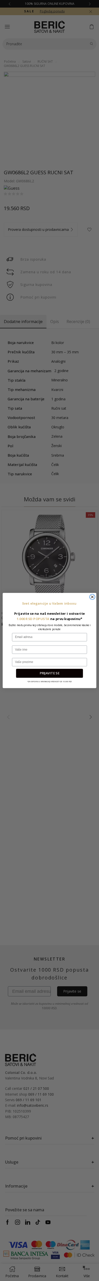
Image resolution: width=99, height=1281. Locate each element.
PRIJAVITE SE (49, 673)
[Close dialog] (92, 597)
